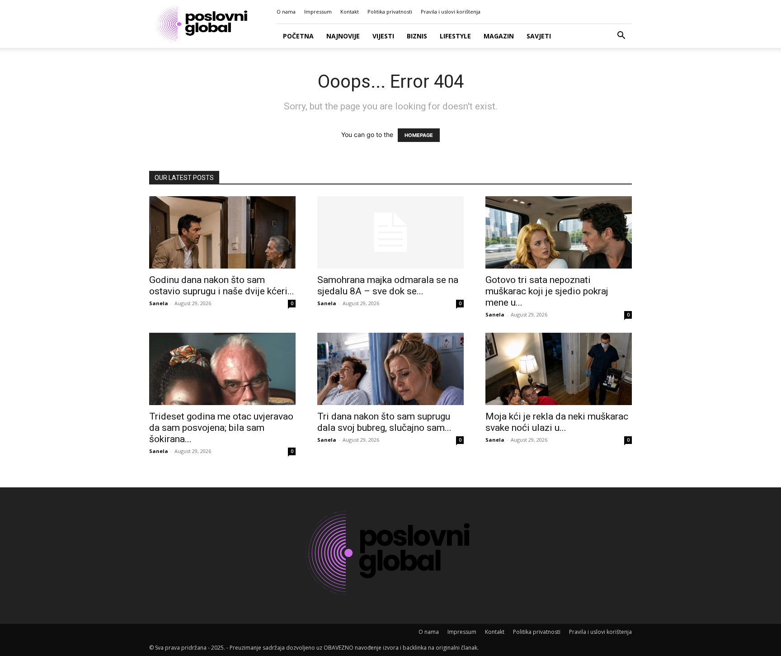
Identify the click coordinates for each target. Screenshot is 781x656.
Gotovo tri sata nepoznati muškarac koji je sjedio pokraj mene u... (546, 291)
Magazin (499, 36)
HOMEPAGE (419, 135)
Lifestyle (455, 36)
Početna (298, 36)
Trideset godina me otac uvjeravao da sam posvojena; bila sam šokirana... (221, 427)
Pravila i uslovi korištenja (450, 11)
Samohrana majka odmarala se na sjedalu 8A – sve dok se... (387, 285)
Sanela (158, 303)
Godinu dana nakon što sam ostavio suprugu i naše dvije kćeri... (221, 285)
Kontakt (349, 11)
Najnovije (343, 36)
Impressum (318, 11)
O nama (286, 11)
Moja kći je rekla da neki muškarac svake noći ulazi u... (556, 422)
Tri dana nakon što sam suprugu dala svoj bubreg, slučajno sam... (384, 422)
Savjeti (539, 36)
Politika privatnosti (389, 11)
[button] (621, 36)
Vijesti (383, 36)
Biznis (417, 36)
